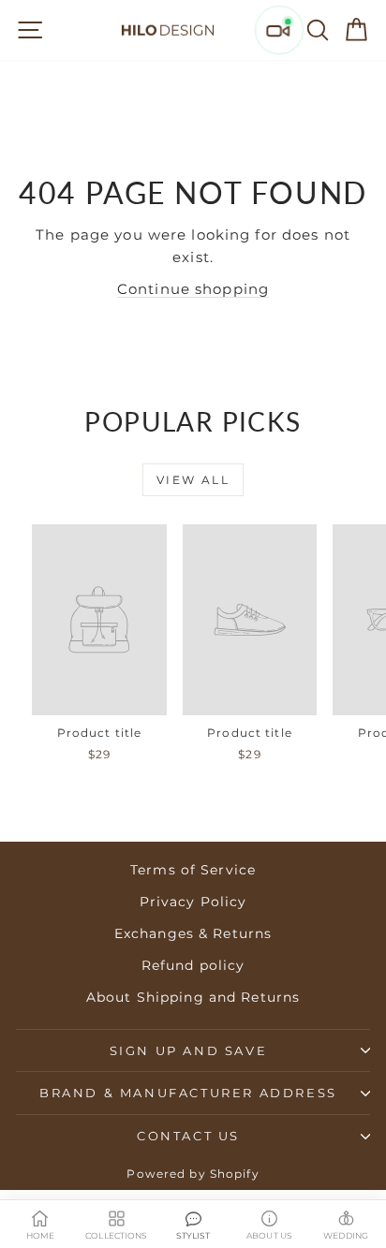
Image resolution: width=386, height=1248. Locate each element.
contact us (188, 1135)
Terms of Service (193, 869)
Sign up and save (189, 1050)
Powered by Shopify (192, 1174)
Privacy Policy (193, 901)
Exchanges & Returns (193, 933)
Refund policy (193, 965)
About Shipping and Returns (193, 997)
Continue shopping (193, 289)
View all (193, 480)
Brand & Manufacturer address (188, 1092)
